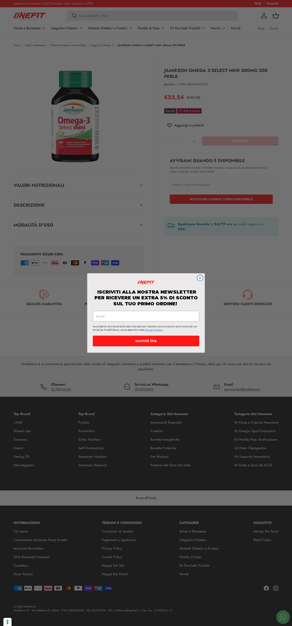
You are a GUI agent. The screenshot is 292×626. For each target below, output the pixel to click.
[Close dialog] (200, 278)
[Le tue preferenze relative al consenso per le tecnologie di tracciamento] (7, 622)
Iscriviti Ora (146, 341)
